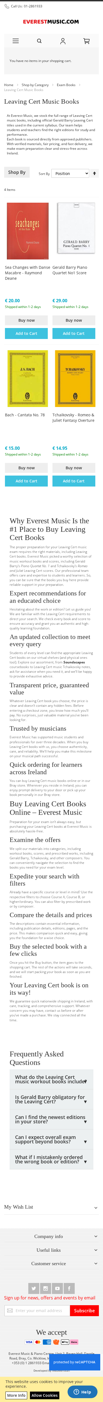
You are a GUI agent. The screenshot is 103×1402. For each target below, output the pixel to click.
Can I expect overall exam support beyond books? (51, 1139)
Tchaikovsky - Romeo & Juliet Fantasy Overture (73, 417)
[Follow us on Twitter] (34, 1287)
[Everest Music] (51, 21)
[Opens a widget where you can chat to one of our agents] (82, 1392)
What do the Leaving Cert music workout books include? (51, 1079)
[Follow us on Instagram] (46, 1287)
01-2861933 (33, 6)
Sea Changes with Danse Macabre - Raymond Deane (27, 273)
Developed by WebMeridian (52, 1370)
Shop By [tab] (17, 172)
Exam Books (66, 85)
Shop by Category (35, 85)
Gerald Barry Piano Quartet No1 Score (69, 270)
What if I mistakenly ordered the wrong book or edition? (51, 1159)
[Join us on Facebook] (69, 1287)
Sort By (44, 173)
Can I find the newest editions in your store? (51, 1119)
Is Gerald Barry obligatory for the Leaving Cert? (51, 1099)
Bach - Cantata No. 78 (25, 414)
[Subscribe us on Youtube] (58, 1287)
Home (9, 85)
